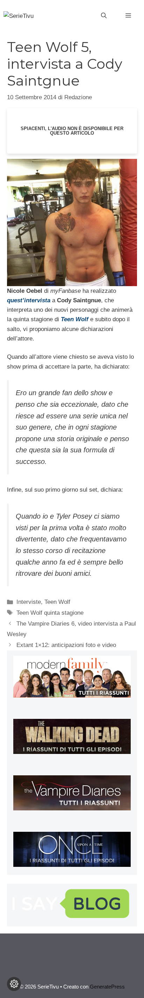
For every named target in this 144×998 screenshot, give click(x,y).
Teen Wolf (57, 602)
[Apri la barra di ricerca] (104, 16)
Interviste (28, 602)
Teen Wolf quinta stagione (50, 612)
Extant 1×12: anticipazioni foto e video (66, 645)
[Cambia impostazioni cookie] (14, 984)
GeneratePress (107, 987)
